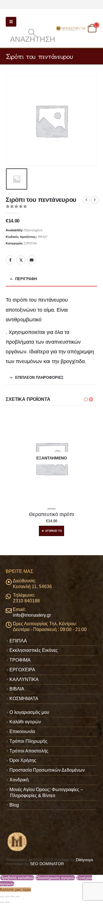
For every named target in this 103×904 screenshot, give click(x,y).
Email (31, 259)
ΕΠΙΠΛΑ (18, 640)
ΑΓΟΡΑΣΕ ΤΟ (53, 530)
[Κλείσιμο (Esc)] (17, 896)
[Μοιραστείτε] (12, 896)
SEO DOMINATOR (47, 863)
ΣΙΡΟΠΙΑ (30, 243)
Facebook (10, 259)
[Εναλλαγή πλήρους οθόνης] (7, 896)
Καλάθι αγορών (25, 721)
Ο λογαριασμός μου (29, 712)
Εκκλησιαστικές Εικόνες (33, 650)
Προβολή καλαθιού (17, 877)
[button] (11, 22)
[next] (95, 200)
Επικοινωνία (22, 731)
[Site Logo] (71, 28)
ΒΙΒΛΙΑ (16, 688)
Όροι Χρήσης (22, 760)
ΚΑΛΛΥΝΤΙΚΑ (24, 679)
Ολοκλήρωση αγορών (55, 877)
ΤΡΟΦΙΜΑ (20, 660)
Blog (14, 805)
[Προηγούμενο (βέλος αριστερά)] (2, 902)
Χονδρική (19, 779)
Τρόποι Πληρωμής (28, 741)
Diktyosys (84, 859)
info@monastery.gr (32, 615)
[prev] (86, 200)
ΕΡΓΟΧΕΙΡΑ (22, 669)
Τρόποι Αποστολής (28, 750)
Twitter (20, 259)
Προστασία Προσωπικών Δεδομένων (47, 770)
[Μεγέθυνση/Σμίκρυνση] (2, 896)
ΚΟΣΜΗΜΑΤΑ (23, 698)
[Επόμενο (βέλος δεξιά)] (7, 902)
